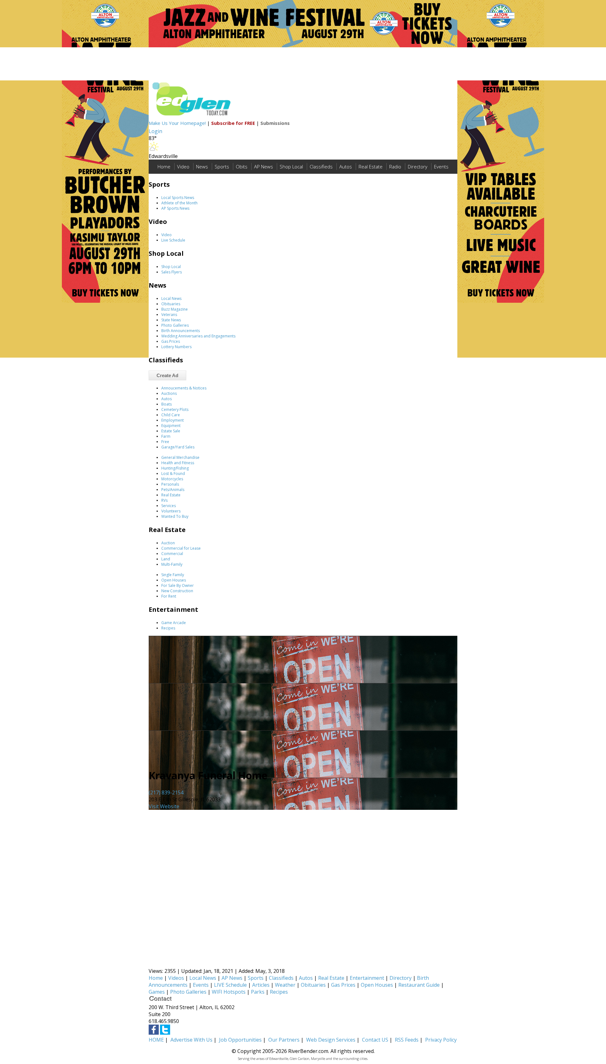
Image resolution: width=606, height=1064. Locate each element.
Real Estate (371, 166)
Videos (176, 977)
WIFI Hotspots (229, 991)
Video (183, 166)
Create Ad (167, 375)
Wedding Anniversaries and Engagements (198, 336)
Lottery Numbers (176, 346)
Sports (222, 166)
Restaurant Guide (419, 984)
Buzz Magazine (174, 309)
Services (168, 505)
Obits (241, 166)
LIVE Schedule (230, 984)
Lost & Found (173, 473)
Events (441, 166)
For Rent (168, 596)
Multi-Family (171, 564)
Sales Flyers (171, 272)
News (202, 166)
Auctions (169, 393)
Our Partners (284, 1039)
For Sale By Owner (177, 585)
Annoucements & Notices (183, 388)
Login (155, 131)
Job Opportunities (240, 1039)
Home (163, 166)
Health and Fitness (177, 462)
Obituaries (170, 304)
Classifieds (321, 166)
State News (171, 320)
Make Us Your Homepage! (177, 123)
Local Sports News (177, 197)
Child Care (170, 415)
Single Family (172, 574)
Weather (285, 984)
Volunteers (171, 511)
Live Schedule (173, 240)
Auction (168, 543)
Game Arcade (173, 622)
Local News (171, 298)
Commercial (172, 553)
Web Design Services (330, 1039)
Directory (417, 166)
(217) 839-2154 (166, 792)
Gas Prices (170, 341)
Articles (261, 984)
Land (165, 559)
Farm (165, 436)
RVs (164, 500)
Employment (172, 420)
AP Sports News (175, 208)
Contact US (375, 1039)
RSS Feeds (407, 1039)
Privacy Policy (441, 1039)
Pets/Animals (172, 489)
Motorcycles (172, 479)
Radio (395, 166)
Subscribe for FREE (233, 123)
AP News (263, 166)
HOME (156, 1039)
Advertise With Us (191, 1039)
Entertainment (367, 977)
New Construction (177, 590)
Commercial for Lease (181, 548)
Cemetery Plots (174, 409)
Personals (170, 484)
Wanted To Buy (174, 516)
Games (157, 991)
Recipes (168, 628)
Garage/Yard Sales (177, 447)
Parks (257, 991)
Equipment (171, 425)
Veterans (169, 314)
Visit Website (164, 806)
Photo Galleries (175, 325)
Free (165, 441)
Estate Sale (170, 431)
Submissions (275, 123)
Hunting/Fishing (175, 468)
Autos (345, 166)
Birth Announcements (180, 330)
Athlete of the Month (179, 203)
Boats (166, 404)
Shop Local (291, 166)
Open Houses (173, 580)
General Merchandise (180, 457)
